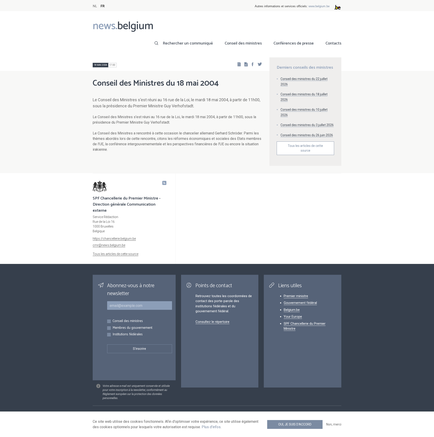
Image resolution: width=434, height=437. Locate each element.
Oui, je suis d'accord (294, 424)
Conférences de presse (294, 43)
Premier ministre (296, 296)
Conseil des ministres (243, 43)
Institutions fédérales (128, 334)
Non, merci (333, 424)
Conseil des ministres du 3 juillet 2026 (307, 125)
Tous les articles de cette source (305, 148)
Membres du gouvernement (132, 328)
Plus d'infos (211, 427)
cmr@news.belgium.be (109, 245)
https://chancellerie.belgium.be (114, 238)
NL (95, 6)
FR (103, 6)
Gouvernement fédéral (300, 303)
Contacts (333, 43)
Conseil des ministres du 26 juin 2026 (307, 135)
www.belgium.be (319, 6)
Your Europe (293, 317)
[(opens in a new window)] (251, 64)
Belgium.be (292, 310)
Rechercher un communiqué (188, 43)
